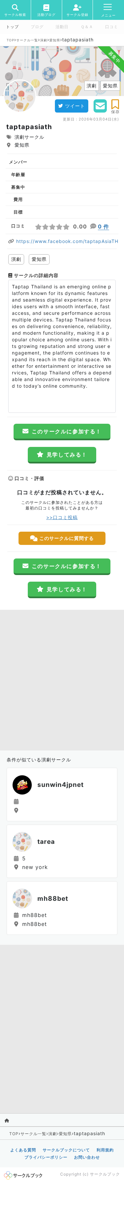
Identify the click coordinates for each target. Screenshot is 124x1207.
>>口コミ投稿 (62, 517)
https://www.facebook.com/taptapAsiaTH (67, 241)
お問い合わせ (87, 1157)
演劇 (43, 40)
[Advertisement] (62, 678)
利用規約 (105, 1149)
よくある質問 (23, 1149)
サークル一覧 (27, 40)
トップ (12, 26)
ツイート (75, 106)
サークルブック (105, 1174)
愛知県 (54, 40)
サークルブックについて (66, 1149)
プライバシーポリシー (45, 1157)
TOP (10, 40)
